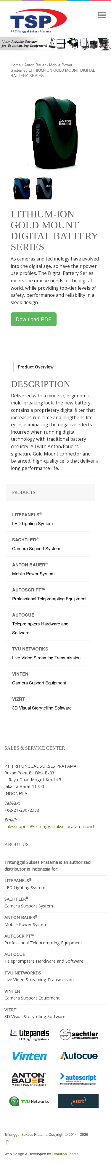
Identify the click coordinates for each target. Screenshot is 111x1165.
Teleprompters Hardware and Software (40, 623)
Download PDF (34, 319)
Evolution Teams (65, 1153)
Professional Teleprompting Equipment (49, 594)
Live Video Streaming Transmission (46, 653)
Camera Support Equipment (39, 678)
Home (16, 65)
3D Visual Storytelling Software (42, 703)
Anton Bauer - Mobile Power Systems (41, 67)
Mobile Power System (33, 569)
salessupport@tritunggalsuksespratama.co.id (49, 826)
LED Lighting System (32, 519)
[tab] (35, 367)
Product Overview (36, 367)
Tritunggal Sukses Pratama (26, 1134)
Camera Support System (36, 544)
